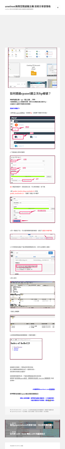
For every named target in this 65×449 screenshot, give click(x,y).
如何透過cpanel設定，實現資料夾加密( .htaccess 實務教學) (32, 378)
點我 (49, 400)
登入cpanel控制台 (19, 113)
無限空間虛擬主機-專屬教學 (37, 410)
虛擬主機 (16, 99)
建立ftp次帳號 (38, 411)
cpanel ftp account (16, 411)
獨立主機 (27, 99)
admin (25, 410)
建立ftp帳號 (31, 411)
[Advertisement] (32, 27)
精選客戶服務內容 (49, 410)
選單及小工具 (58, 7)
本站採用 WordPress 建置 (16, 445)
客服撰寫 (51, 389)
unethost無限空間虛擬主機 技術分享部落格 (28, 6)
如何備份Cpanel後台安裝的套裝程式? (27, 394)
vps (22, 99)
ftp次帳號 (24, 411)
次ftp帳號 (46, 411)
